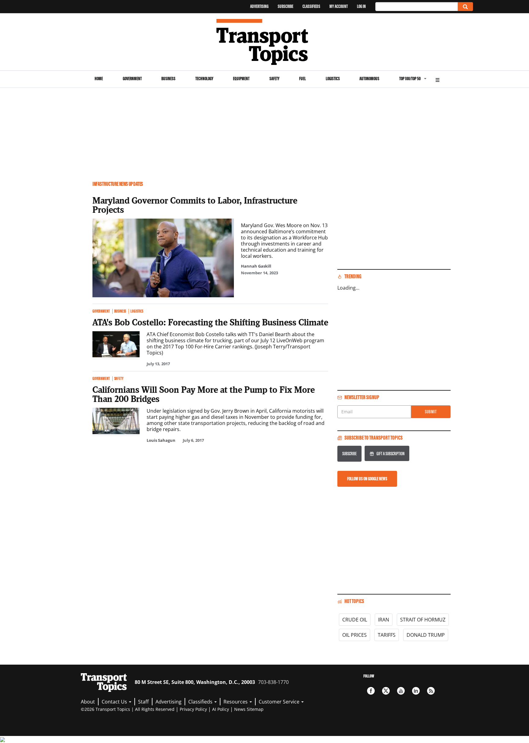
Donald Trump (426, 635)
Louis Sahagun (161, 440)
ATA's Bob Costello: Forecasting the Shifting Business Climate (210, 322)
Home (99, 78)
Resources (236, 701)
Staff (143, 701)
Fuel (302, 78)
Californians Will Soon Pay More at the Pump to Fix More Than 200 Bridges (203, 394)
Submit (431, 412)
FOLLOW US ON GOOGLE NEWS (367, 479)
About (88, 701)
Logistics (333, 78)
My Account (338, 6)
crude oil (354, 619)
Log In (361, 6)
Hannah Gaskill (256, 266)
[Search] (465, 6)
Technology (204, 78)
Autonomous (369, 78)
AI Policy (220, 709)
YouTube (401, 691)
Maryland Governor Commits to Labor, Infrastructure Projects (194, 205)
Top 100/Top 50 (410, 78)
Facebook (371, 691)
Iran (383, 619)
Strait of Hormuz (422, 619)
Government (132, 78)
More (437, 79)
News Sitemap (249, 709)
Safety (274, 78)
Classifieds (311, 6)
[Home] (264, 42)
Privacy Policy (193, 709)
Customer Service (280, 701)
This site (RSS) (431, 691)
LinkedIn (416, 691)
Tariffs (387, 635)
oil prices (354, 635)
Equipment (241, 78)
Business (168, 78)
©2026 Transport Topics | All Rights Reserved (127, 709)
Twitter (386, 691)
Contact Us (115, 701)
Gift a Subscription (390, 453)
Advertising (259, 6)
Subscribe (285, 6)
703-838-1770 (273, 682)
